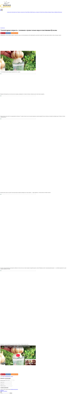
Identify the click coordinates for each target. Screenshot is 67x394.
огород (3, 376)
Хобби (31, 12)
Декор (26, 12)
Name (1, 382)
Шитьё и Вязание (48, 12)
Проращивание (7, 376)
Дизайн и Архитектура (21, 12)
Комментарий (2, 380)
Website (1, 385)
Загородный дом (14, 12)
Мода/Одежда (43, 12)
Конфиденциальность (14, 389)
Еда (39, 12)
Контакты (2, 390)
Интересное (60, 12)
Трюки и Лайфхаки (54, 12)
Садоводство (9, 12)
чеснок (12, 376)
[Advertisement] (33, 20)
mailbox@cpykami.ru (3, 391)
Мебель (28, 12)
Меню (2, 9)
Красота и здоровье (35, 12)
